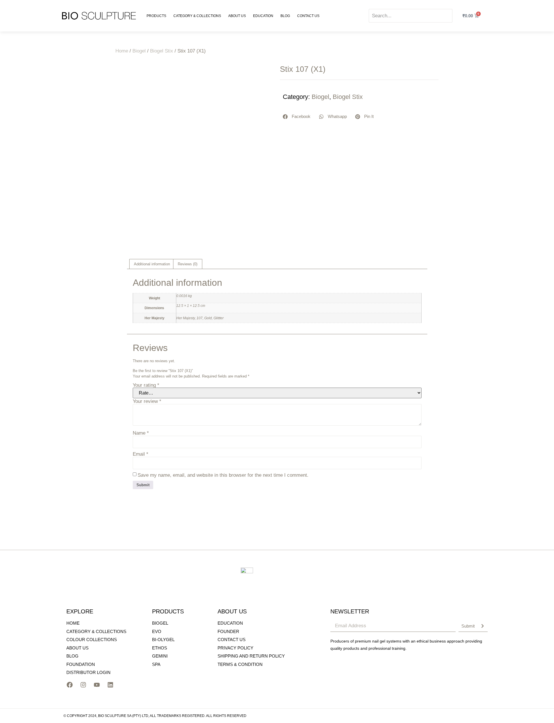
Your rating (146, 385)
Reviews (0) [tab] (187, 264)
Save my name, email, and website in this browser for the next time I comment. (223, 475)
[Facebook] (69, 685)
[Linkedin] (110, 685)
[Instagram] (83, 685)
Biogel (139, 51)
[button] (297, 116)
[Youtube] (97, 685)
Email (140, 454)
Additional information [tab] (152, 264)
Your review (147, 401)
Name (141, 433)
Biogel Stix (161, 51)
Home (121, 51)
